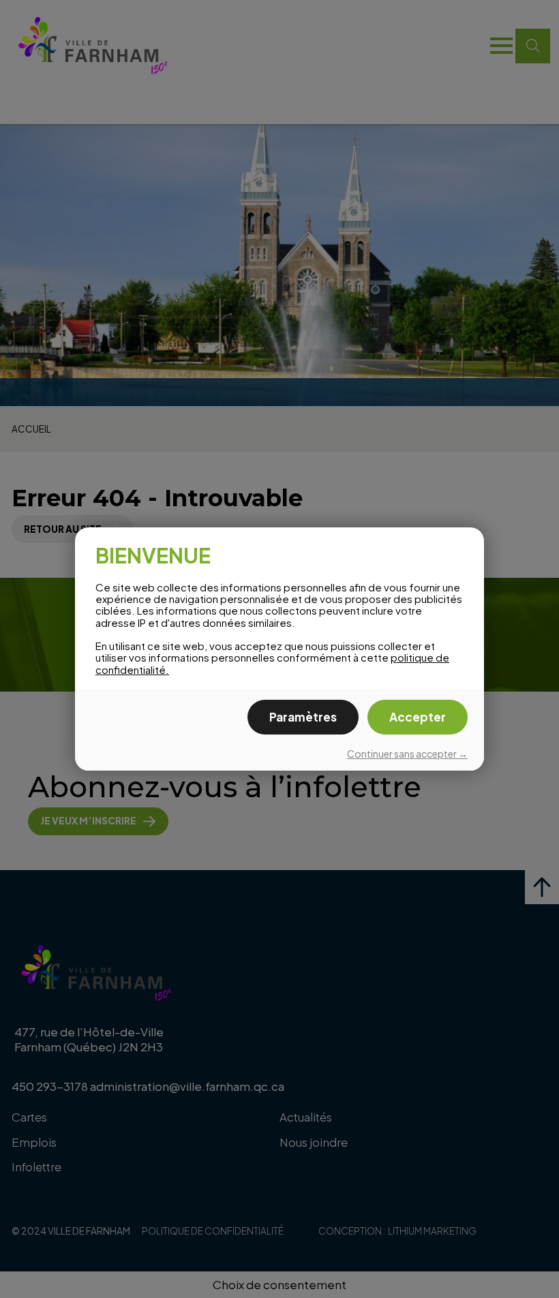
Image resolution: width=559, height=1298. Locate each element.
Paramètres (303, 716)
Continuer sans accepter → (407, 753)
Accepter (417, 716)
